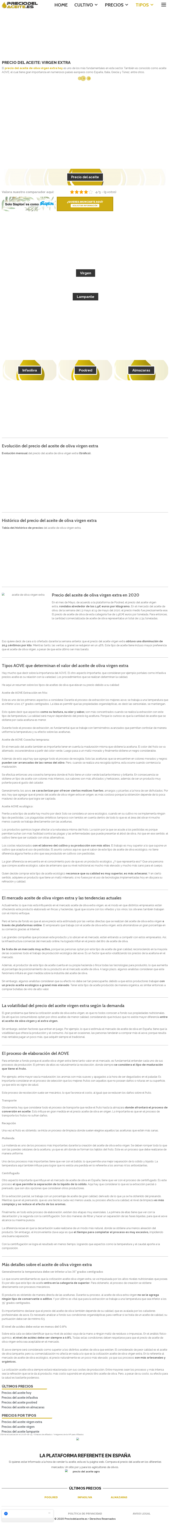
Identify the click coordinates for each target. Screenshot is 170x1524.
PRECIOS (114, 5)
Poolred (85, 370)
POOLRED (51, 1497)
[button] (163, 5)
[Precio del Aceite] (21, 5)
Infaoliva (29, 370)
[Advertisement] (85, 34)
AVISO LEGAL (142, 1513)
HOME (61, 5)
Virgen (85, 273)
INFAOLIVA (85, 1497)
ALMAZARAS (119, 1497)
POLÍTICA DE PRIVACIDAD (85, 1513)
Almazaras (141, 370)
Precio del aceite (85, 177)
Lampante (85, 297)
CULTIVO (83, 5)
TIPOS (142, 5)
